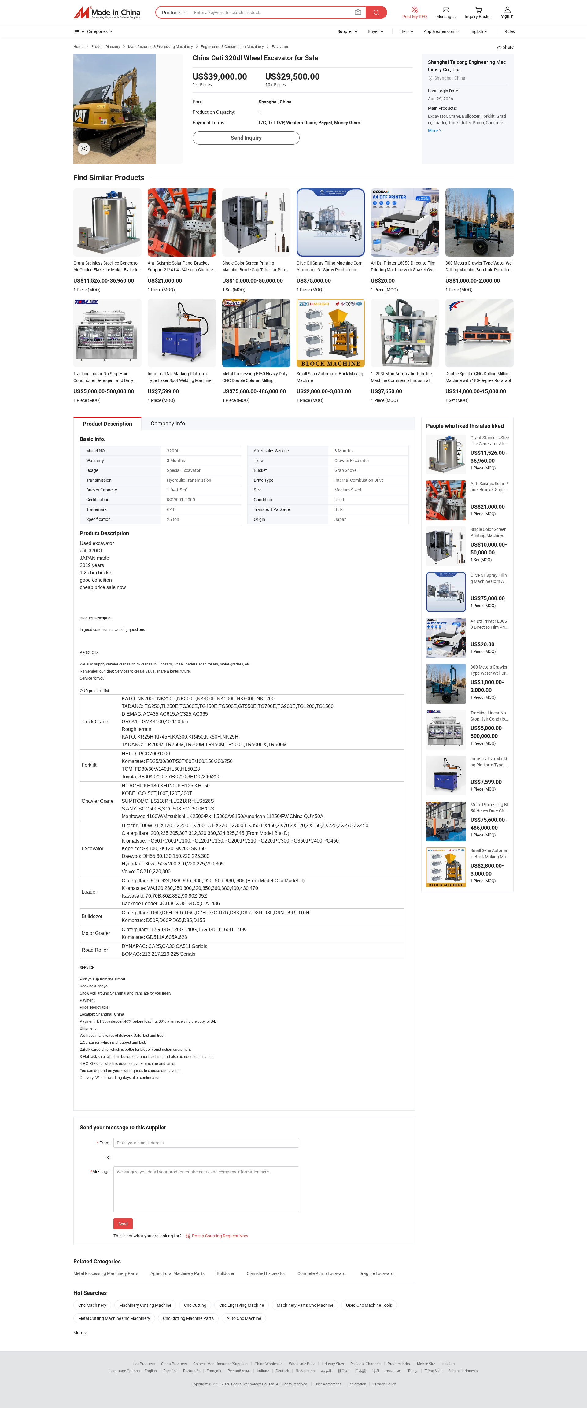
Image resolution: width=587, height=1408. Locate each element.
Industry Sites (333, 1363)
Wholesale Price (302, 1363)
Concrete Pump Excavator (322, 1273)
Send (123, 1224)
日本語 (360, 1370)
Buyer (373, 31)
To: (107, 1157)
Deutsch (282, 1370)
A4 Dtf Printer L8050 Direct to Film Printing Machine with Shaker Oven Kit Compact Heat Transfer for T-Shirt (490, 624)
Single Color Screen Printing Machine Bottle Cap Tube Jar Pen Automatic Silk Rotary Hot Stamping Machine (490, 532)
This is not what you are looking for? (147, 1236)
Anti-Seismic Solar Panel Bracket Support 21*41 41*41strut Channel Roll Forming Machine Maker (490, 486)
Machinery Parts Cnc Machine (305, 1305)
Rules (509, 31)
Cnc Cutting (195, 1305)
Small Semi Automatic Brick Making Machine (490, 853)
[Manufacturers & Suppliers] (106, 12)
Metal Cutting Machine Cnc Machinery (114, 1318)
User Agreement (328, 1383)
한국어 (343, 1370)
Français (214, 1370)
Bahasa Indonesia (463, 1370)
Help (404, 31)
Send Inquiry (246, 138)
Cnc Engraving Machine (241, 1305)
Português (191, 1370)
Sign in (507, 16)
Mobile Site (426, 1363)
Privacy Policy (384, 1383)
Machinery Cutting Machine (145, 1305)
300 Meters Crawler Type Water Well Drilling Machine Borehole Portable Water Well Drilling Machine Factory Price (490, 670)
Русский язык (238, 1370)
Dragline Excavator (377, 1273)
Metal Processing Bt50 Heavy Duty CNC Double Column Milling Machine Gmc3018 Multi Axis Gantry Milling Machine (490, 808)
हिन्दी (375, 1370)
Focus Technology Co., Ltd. (253, 1383)
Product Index (399, 1363)
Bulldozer (225, 1273)
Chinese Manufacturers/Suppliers (220, 1363)
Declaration (356, 1383)
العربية (326, 1370)
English (151, 1370)
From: (103, 1143)
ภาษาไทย (393, 1370)
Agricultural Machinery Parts (177, 1273)
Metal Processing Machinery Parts (105, 1273)
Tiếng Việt (433, 1370)
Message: (100, 1171)
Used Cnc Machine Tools (369, 1305)
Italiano (263, 1370)
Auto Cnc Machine (244, 1318)
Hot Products (144, 1363)
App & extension (439, 31)
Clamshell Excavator (266, 1273)
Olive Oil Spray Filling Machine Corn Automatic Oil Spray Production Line (489, 578)
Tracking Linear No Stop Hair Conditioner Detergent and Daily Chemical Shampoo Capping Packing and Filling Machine (489, 716)
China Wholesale (268, 1363)
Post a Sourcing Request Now (217, 1236)
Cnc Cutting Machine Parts (188, 1318)
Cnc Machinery (92, 1305)
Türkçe (413, 1370)
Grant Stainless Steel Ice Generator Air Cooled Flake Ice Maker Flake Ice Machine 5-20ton (490, 441)
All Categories (95, 31)
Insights (448, 1363)
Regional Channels (365, 1363)
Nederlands (305, 1370)
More (433, 130)
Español (170, 1370)
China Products (174, 1363)
